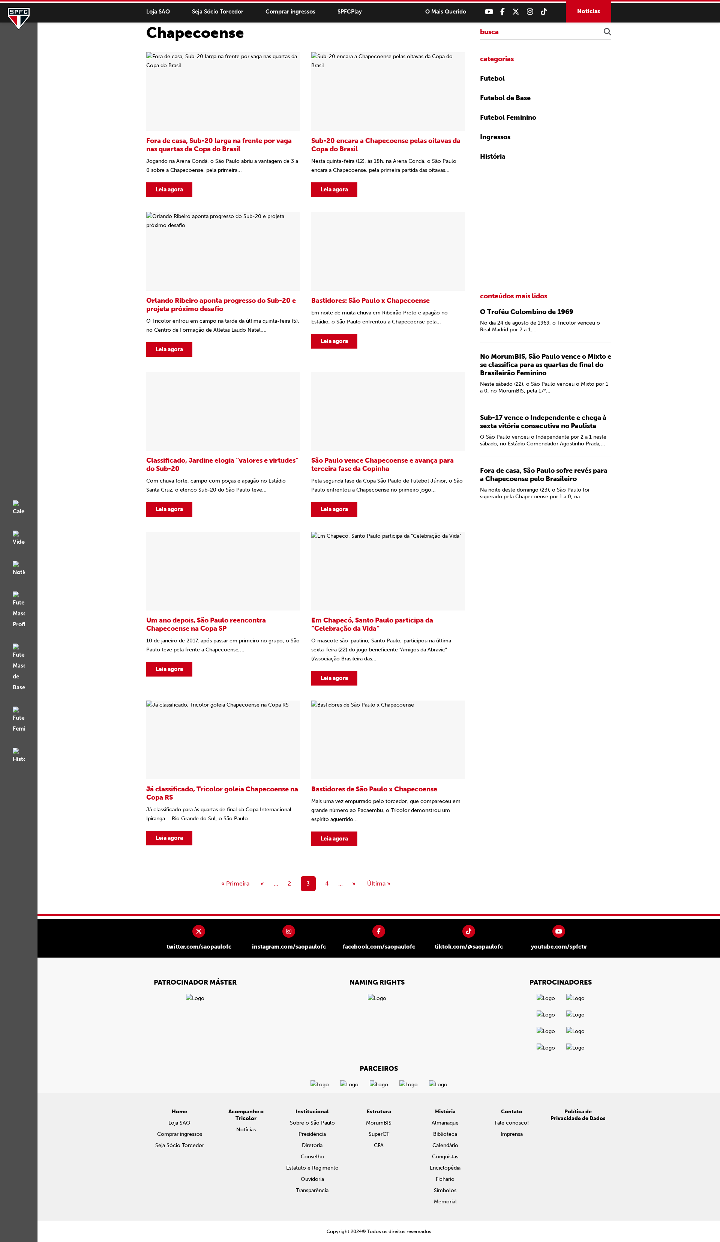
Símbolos (445, 1190)
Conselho (312, 1156)
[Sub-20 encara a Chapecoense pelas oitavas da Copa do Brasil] (388, 124)
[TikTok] (544, 11)
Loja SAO (158, 11)
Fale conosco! (512, 1123)
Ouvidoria (312, 1179)
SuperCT (379, 1134)
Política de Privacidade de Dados (578, 1115)
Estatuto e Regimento (312, 1168)
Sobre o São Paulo (312, 1123)
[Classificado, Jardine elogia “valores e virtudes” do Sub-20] (223, 444)
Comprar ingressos (290, 11)
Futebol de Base (505, 98)
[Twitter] (515, 11)
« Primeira (235, 883)
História (493, 156)
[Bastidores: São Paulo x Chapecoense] (388, 284)
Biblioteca (445, 1134)
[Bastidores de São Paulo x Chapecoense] (388, 773)
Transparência (312, 1190)
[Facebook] (502, 11)
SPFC (19, 19)
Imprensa (512, 1134)
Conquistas (445, 1156)
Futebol (492, 78)
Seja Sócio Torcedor (217, 11)
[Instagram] (530, 11)
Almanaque (445, 1123)
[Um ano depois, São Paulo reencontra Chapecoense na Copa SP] (223, 609)
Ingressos (495, 137)
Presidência (312, 1134)
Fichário (445, 1179)
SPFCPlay (350, 11)
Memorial (445, 1201)
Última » (378, 883)
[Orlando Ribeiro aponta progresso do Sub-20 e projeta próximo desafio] (223, 284)
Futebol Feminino (508, 117)
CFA (379, 1145)
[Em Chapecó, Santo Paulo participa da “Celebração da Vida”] (388, 609)
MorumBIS (379, 1123)
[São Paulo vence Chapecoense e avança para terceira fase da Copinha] (388, 444)
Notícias (588, 11)
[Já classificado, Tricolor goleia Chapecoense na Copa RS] (223, 773)
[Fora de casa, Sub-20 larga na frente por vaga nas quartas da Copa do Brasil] (223, 124)
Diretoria (312, 1145)
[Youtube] (489, 11)
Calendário (445, 1145)
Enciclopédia (445, 1168)
